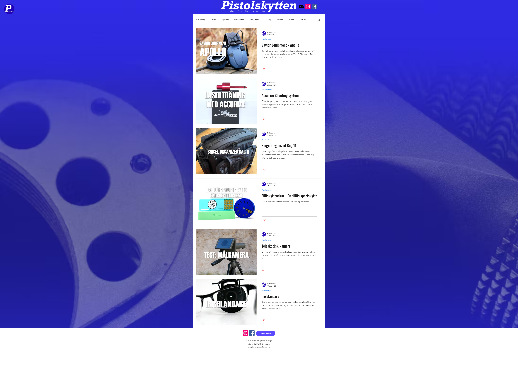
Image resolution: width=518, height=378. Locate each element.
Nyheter (225, 19)
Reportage (254, 19)
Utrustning (266, 290)
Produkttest (239, 19)
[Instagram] (308, 6)
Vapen (291, 19)
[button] (319, 20)
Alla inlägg (200, 19)
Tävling (280, 19)
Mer (301, 19)
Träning (268, 19)
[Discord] (301, 6)
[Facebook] (314, 6)
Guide (213, 19)
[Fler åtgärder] (317, 33)
